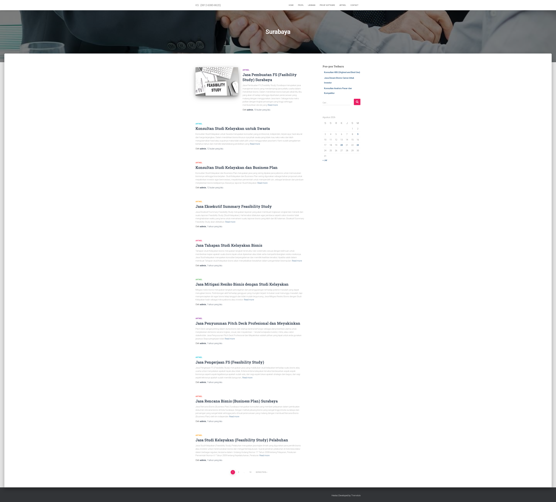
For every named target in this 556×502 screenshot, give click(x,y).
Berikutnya (261, 472)
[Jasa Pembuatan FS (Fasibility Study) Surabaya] (216, 81)
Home (291, 5)
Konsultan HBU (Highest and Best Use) (342, 72)
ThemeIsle (356, 495)
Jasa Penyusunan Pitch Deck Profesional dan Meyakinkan (247, 323)
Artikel (342, 5)
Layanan (311, 5)
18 (250, 472)
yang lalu (262, 110)
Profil (301, 5)
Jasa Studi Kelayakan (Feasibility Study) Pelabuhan (241, 440)
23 (358, 145)
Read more (273, 105)
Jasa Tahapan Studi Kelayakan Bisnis (228, 245)
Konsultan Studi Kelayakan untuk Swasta (232, 128)
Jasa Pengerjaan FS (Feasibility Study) (229, 362)
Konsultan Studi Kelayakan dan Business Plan (236, 167)
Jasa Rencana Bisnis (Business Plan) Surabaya (236, 401)
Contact (354, 5)
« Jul (325, 160)
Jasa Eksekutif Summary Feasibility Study (233, 206)
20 (341, 145)
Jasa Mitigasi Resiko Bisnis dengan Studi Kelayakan (242, 284)
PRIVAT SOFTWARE (327, 5)
